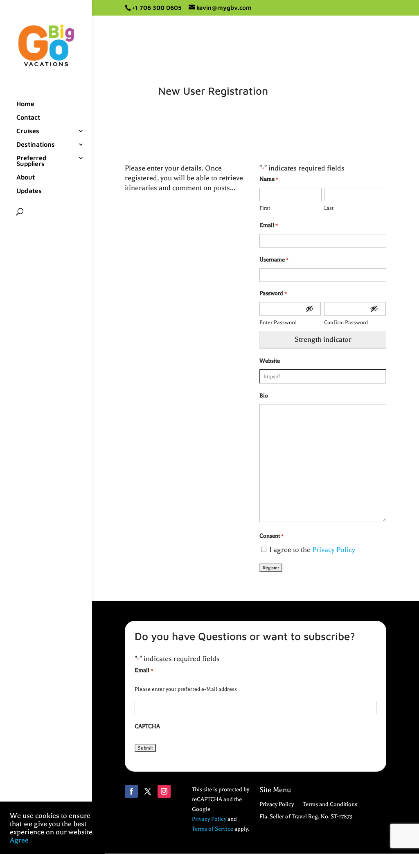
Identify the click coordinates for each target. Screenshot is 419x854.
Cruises (27, 131)
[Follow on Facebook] (131, 791)
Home (25, 104)
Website (269, 360)
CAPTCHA (147, 726)
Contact (28, 117)
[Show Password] (309, 309)
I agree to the (312, 549)
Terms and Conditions (330, 805)
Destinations (35, 144)
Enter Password (278, 322)
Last (328, 208)
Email (268, 225)
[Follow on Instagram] (164, 791)
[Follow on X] (147, 791)
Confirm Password (346, 322)
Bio (263, 395)
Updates (29, 191)
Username (273, 259)
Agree (19, 840)
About (25, 177)
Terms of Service (212, 828)
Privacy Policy (333, 549)
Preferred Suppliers (31, 161)
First (264, 208)
